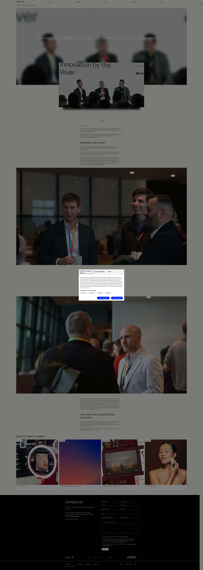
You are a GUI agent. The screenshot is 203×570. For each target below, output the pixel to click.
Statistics (100, 293)
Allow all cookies (117, 298)
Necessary (83, 293)
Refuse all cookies (103, 298)
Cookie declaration (99, 271)
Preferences (92, 293)
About (109, 271)
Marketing (108, 293)
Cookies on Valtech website (85, 272)
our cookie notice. (85, 287)
